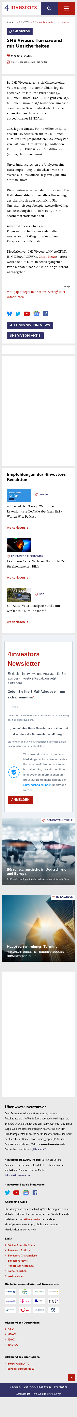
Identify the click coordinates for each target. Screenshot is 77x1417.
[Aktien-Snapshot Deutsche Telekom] (25, 1301)
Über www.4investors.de (37, 1386)
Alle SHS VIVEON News (30, 325)
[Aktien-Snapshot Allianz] (10, 1292)
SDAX (11, 1339)
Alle (66, 8)
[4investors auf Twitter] (18, 313)
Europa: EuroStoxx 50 (21, 1368)
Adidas (43, 494)
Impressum (60, 1386)
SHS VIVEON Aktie (25, 336)
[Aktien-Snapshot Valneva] (39, 1310)
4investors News (18, 1260)
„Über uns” (39, 1149)
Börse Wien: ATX (18, 1363)
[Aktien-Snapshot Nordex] (10, 1310)
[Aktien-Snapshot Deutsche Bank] (10, 1301)
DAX (11, 1329)
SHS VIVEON (24, 22)
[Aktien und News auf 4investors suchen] (49, 8)
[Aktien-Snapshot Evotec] (39, 1301)
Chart (43, 257)
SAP (41, 594)
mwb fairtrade (16, 1276)
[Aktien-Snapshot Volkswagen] (53, 1310)
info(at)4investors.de (17, 1175)
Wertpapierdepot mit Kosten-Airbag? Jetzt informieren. (36, 295)
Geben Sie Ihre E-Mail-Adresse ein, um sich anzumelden (36, 694)
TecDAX (13, 1344)
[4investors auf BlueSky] (9, 313)
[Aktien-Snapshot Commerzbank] (53, 1292)
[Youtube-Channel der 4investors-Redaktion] (27, 314)
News (52, 257)
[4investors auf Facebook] (45, 313)
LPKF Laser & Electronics (27, 556)
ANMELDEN (20, 799)
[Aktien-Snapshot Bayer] (25, 1292)
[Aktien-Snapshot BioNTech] (39, 1292)
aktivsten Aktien (32, 1219)
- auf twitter (41, 62)
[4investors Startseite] (20, 7)
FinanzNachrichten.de (21, 1266)
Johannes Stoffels (26, 62)
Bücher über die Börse (21, 1245)
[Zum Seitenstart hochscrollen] (71, 1377)
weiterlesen (16, 527)
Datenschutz (23, 1394)
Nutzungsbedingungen (37, 784)
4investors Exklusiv (19, 1250)
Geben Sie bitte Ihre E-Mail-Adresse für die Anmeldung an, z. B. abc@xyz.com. (38, 717)
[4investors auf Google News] (36, 313)
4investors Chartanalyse (22, 1255)
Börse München (17, 1271)
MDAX (12, 1334)
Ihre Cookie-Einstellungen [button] (47, 1394)
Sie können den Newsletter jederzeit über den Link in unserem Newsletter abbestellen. (37, 744)
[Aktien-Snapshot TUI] (25, 1310)
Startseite (15, 1386)
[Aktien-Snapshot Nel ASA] (53, 1301)
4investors (11, 22)
